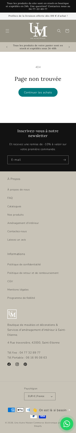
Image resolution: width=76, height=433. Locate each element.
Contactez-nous (17, 231)
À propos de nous (18, 189)
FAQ (10, 198)
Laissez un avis (16, 239)
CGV (10, 281)
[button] (7, 31)
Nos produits (15, 214)
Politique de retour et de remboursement (32, 273)
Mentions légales (18, 289)
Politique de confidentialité (24, 264)
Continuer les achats (38, 92)
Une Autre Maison (23, 422)
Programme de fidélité (21, 298)
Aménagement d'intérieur (23, 223)
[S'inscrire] (64, 159)
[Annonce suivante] (69, 47)
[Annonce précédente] (7, 47)
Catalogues (14, 206)
